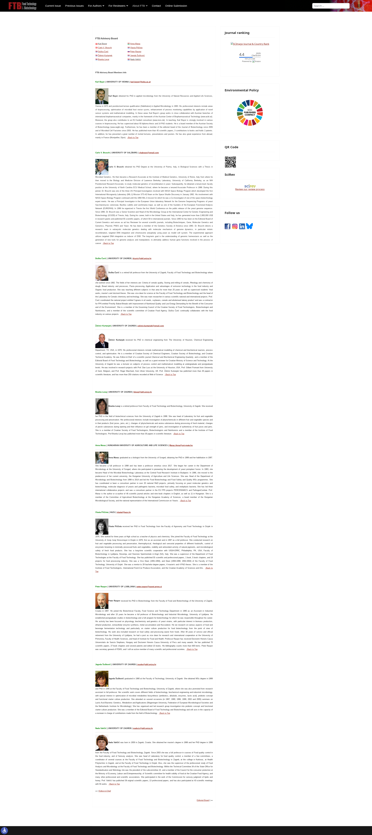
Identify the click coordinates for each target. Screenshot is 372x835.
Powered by (247, 61)
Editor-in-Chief (105, 791)
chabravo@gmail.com (149, 153)
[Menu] (359, 6)
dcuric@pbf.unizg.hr (142, 258)
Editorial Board (203, 800)
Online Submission (176, 5)
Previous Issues (74, 5)
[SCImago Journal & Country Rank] (250, 43)
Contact (156, 5)
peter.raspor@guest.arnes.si (149, 587)
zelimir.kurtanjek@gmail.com (150, 326)
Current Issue (53, 5)
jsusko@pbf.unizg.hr (146, 664)
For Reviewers (117, 5)
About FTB (138, 5)
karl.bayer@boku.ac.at (140, 82)
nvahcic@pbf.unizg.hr (143, 728)
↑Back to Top (132, 137)
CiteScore (256, 54)
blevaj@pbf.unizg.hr (143, 392)
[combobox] (331, 6)
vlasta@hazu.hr (124, 512)
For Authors (95, 5)
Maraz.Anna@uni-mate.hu (181, 445)
